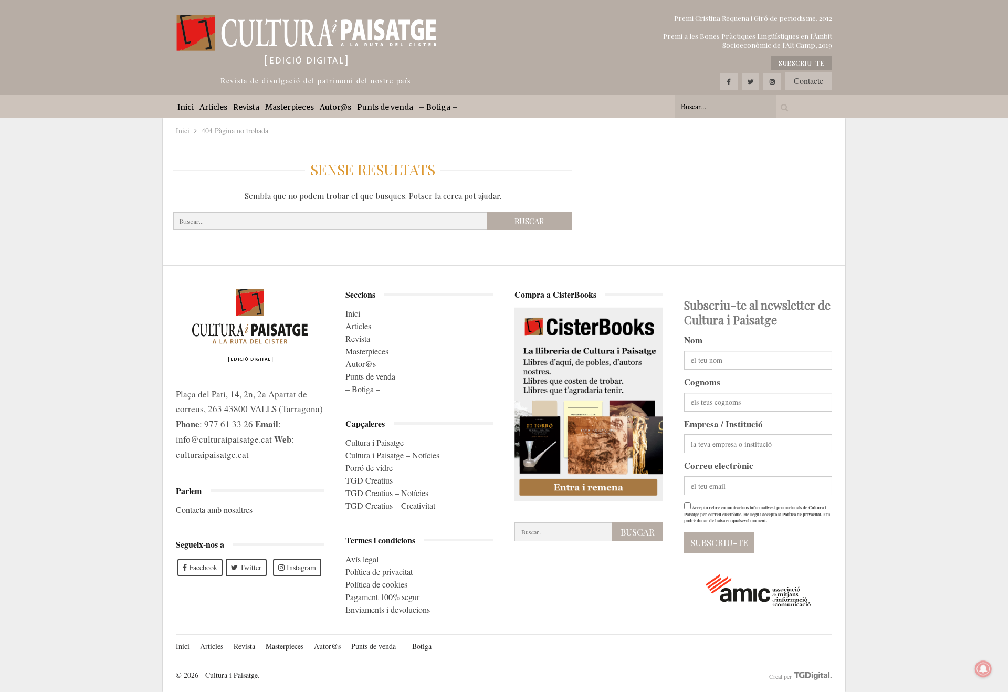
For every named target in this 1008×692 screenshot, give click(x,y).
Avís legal (362, 558)
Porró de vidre (369, 467)
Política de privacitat (379, 571)
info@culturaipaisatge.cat (224, 439)
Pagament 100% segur (382, 596)
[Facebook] (729, 81)
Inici (185, 107)
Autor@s (335, 107)
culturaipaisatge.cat (212, 454)
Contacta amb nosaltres (214, 509)
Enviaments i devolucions (387, 609)
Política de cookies (376, 584)
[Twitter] (750, 81)
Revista (246, 107)
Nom (693, 340)
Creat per (781, 676)
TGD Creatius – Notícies (386, 492)
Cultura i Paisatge (374, 442)
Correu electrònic (718, 465)
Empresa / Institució (723, 424)
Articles (213, 107)
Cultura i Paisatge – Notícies (392, 454)
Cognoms (702, 382)
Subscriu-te (801, 62)
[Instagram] (772, 81)
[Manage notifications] (983, 668)
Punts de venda (385, 107)
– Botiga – (438, 107)
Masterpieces (289, 107)
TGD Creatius (369, 480)
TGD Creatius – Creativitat (390, 505)
